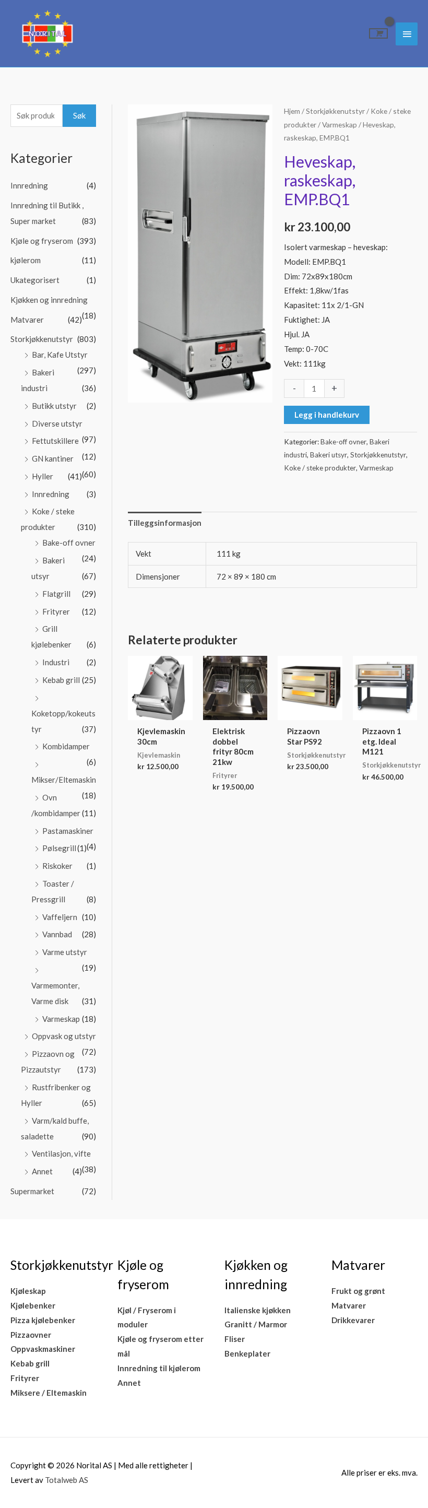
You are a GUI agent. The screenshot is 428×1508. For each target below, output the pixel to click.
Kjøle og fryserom (41, 240)
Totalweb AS (66, 1480)
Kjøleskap (28, 1290)
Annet (42, 1171)
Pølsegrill (59, 848)
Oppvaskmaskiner (42, 1348)
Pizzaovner (30, 1334)
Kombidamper (66, 746)
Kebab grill (61, 680)
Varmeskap (61, 1018)
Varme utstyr (64, 952)
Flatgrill (56, 593)
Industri (55, 662)
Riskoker (57, 865)
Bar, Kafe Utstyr (60, 354)
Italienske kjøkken (257, 1310)
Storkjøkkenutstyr (41, 339)
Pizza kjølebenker (42, 1320)
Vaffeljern (59, 917)
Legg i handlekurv (326, 414)
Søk (79, 115)
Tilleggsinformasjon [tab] (164, 522)
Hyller (42, 476)
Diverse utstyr (57, 423)
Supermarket (32, 1191)
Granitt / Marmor (255, 1324)
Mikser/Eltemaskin (63, 779)
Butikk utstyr (54, 405)
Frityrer (56, 611)
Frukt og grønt (358, 1290)
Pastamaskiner (67, 830)
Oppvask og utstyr (64, 1036)
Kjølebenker (32, 1305)
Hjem (292, 111)
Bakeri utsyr (328, 455)
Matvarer (27, 319)
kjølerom (25, 260)
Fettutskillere (55, 440)
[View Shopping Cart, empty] (378, 33)
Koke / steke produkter (320, 468)
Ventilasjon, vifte (61, 1153)
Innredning (29, 185)
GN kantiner (53, 458)
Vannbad (57, 934)
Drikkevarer (353, 1320)
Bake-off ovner (69, 542)
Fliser (234, 1339)
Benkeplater (247, 1353)
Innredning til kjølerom (158, 1368)
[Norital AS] (47, 33)
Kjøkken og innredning (49, 299)
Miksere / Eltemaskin (48, 1392)
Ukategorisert (35, 280)
